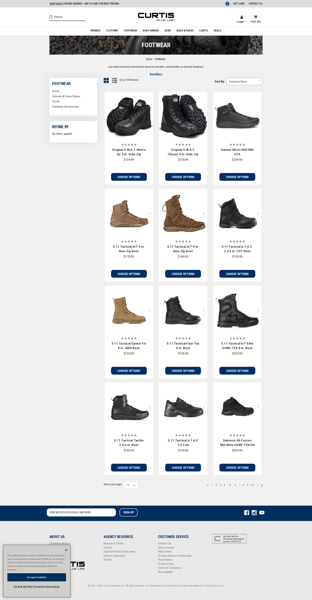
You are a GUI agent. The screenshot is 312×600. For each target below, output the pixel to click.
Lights (203, 30)
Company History (59, 543)
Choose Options (129, 177)
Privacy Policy (166, 563)
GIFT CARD (238, 3)
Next (258, 116)
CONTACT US (256, 3)
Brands (95, 30)
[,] (129, 116)
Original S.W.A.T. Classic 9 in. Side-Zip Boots (183, 152)
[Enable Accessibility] (227, 3)
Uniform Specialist (114, 555)
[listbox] (244, 81)
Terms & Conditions (170, 567)
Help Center (165, 551)
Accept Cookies (36, 577)
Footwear (130, 30)
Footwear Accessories (65, 106)
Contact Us (164, 543)
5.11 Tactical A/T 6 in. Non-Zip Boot (129, 249)
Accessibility (165, 572)
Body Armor (151, 30)
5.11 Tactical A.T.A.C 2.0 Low (183, 443)
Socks (56, 101)
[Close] (66, 550)
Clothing (112, 30)
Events (108, 559)
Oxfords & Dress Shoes (66, 96)
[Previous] (209, 485)
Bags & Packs (185, 30)
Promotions (165, 559)
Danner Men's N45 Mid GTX (237, 152)
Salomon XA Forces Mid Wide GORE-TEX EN (237, 443)
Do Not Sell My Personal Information (37, 586)
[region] (37, 571)
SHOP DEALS (56, 3)
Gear (167, 30)
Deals (218, 30)
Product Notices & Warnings (175, 555)
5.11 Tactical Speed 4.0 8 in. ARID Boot (129, 346)
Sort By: (220, 81)
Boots (55, 91)
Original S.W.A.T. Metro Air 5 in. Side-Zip (129, 152)
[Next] (257, 485)
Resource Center (114, 543)
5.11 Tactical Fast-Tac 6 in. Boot (183, 346)
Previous (215, 116)
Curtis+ (108, 547)
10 (252, 485)
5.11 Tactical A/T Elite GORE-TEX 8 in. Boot (237, 346)
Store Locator (166, 547)
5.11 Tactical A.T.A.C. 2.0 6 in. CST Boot (237, 249)
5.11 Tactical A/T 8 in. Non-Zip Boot (183, 249)
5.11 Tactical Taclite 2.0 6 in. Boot (129, 443)
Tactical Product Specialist (119, 551)
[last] (261, 485)
